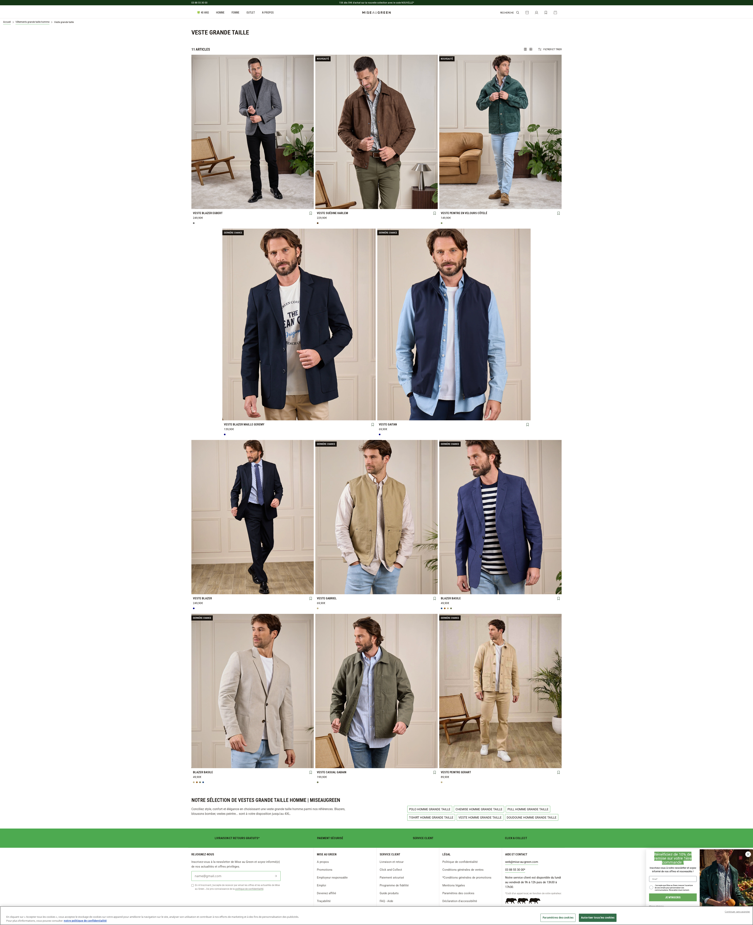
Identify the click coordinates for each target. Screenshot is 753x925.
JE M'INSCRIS (673, 897)
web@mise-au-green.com (521, 862)
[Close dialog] (748, 854)
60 (228, 204)
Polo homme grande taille (429, 809)
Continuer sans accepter (737, 911)
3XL (328, 204)
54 (276, 197)
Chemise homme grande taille (479, 809)
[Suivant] (310, 131)
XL (400, 198)
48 (204, 197)
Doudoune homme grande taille (532, 817)
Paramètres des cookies (458, 893)
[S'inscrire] (275, 876)
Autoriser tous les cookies (597, 917)
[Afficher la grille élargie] (525, 49)
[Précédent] (194, 131)
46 (452, 582)
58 (204, 204)
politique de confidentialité (249, 888)
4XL (352, 204)
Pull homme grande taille (527, 809)
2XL (424, 198)
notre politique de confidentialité (85, 920)
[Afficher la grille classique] (530, 49)
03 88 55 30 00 (199, 2)
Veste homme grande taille (480, 817)
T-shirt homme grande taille (431, 817)
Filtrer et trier (552, 49)
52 (252, 197)
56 (300, 197)
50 (228, 197)
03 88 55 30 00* (515, 869)
